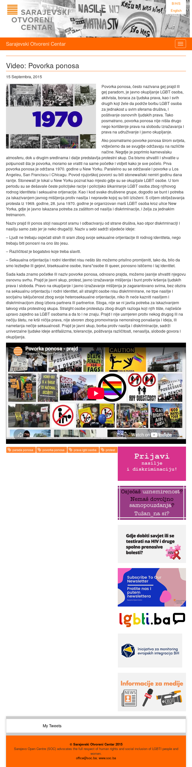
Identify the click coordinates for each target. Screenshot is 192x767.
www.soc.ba (107, 758)
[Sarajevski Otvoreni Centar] (48, 18)
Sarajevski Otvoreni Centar (36, 43)
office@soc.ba (86, 758)
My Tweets (52, 726)
